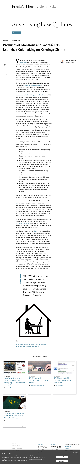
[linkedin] (5, 74)
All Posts (5, 33)
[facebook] (5, 78)
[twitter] (5, 69)
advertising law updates (31, 346)
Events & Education (17, 448)
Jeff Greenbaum (71, 61)
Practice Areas (16, 445)
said (17, 203)
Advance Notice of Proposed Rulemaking (32, 95)
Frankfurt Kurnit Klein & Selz (34, 5)
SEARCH (75, 6)
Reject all (62, 456)
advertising (21, 344)
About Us (14, 443)
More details (75, 452)
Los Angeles (53, 444)
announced (23, 63)
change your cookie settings (35, 459)
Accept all (61, 461)
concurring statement (22, 223)
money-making (35, 344)
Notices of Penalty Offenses (32, 85)
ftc (16, 344)
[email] (5, 65)
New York (40, 444)
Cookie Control (6, 453)
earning (27, 344)
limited (36, 231)
